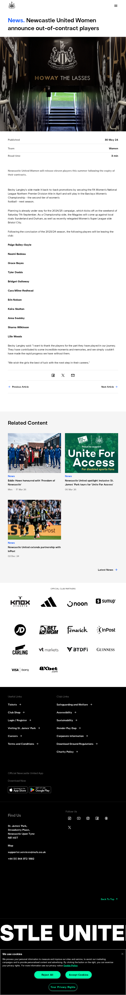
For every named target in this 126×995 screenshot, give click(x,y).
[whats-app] (73, 375)
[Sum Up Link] (106, 601)
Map (10, 846)
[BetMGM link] (48, 630)
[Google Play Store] (40, 790)
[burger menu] (116, 5)
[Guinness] (106, 649)
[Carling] (20, 649)
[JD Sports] (20, 630)
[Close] (122, 953)
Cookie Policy (70, 965)
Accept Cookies (78, 974)
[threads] (106, 818)
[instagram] (88, 818)
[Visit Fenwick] (77, 630)
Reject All (47, 974)
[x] (63, 375)
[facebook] (53, 375)
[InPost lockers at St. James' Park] (106, 630)
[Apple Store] (18, 790)
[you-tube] (79, 818)
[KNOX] (20, 601)
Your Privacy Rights (63, 987)
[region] (63, 972)
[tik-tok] (70, 818)
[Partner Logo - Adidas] (48, 601)
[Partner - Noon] (77, 601)
